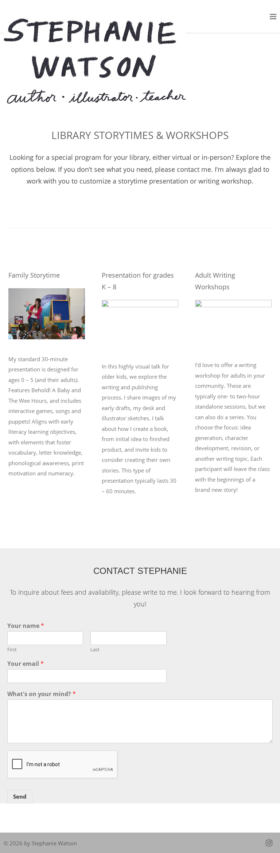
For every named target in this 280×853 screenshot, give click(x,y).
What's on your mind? (41, 694)
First (12, 649)
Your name (25, 626)
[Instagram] (269, 842)
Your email (25, 664)
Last (95, 649)
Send (20, 796)
